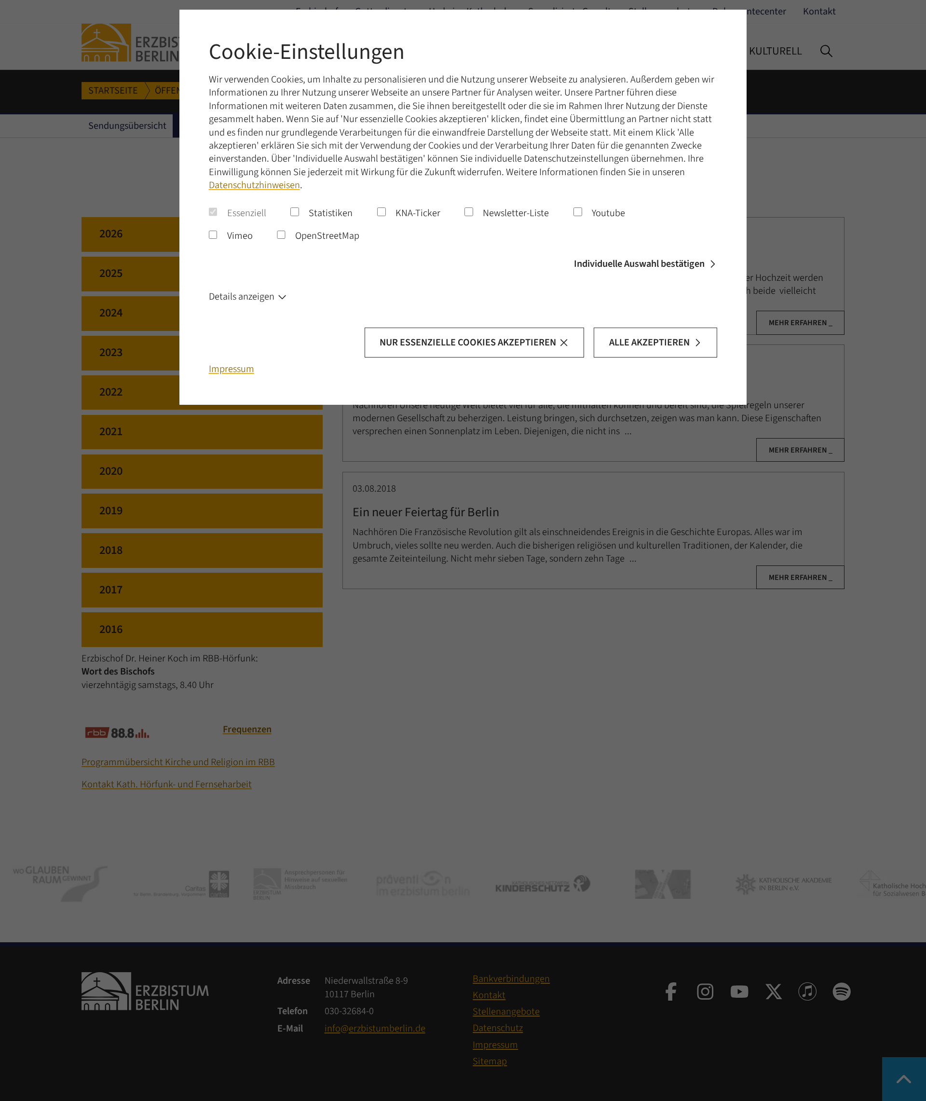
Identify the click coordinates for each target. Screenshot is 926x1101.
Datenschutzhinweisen (254, 185)
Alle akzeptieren (649, 342)
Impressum (231, 369)
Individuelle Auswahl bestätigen (639, 264)
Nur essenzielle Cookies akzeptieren (468, 342)
